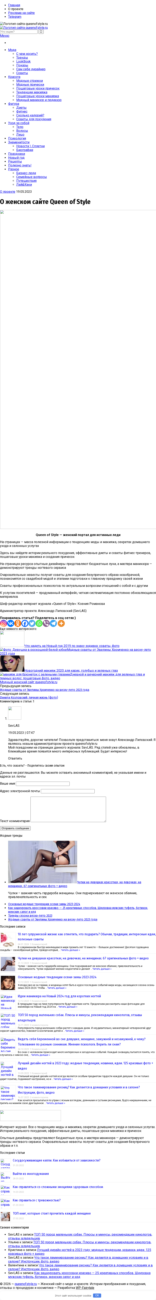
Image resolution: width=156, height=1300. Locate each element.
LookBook (23, 61)
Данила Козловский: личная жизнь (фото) (29, 697)
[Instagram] (3, 623)
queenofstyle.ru (26, 1284)
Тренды (22, 58)
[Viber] (46, 623)
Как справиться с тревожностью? (37, 1200)
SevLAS (14, 726)
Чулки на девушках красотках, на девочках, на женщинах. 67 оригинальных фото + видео (83, 958)
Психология (17, 138)
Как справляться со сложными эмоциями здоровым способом (58, 1187)
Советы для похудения (33, 119)
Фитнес (21, 111)
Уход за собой (18, 123)
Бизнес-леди (26, 173)
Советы (22, 73)
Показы (22, 65)
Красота (14, 77)
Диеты (21, 108)
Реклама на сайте (21, 13)
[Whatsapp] (39, 623)
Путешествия (26, 181)
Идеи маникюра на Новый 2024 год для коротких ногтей (59, 996)
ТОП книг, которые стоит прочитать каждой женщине (52, 1213)
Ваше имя (7, 783)
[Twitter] (32, 623)
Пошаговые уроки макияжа (37, 96)
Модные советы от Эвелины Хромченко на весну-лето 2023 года (44, 690)
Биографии (24, 150)
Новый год (16, 158)
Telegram (14, 17)
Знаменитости (18, 142)
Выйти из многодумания (31, 1174)
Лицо (20, 134)
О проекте (7, 192)
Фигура (13, 104)
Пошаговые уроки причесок (38, 88)
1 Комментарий (38, 944)
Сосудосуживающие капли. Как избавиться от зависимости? (56, 1160)
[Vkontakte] (10, 623)
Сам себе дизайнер (31, 69)
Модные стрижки (29, 81)
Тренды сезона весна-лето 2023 (30, 915)
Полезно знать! (19, 165)
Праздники (16, 154)
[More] (61, 623)
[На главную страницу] (78, 28)
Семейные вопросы (31, 177)
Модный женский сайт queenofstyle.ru (28, 682)
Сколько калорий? (30, 115)
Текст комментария (15, 821)
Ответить (15, 758)
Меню (4, 36)
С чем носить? (27, 54)
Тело (19, 127)
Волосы (22, 131)
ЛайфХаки (24, 184)
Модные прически (30, 84)
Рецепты (15, 161)
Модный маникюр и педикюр (39, 100)
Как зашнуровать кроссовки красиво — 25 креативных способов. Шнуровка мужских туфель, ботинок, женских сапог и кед (79, 1275)
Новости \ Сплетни (30, 146)
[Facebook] (24, 623)
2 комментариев (39, 1025)
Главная (14, 5)
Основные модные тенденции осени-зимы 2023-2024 (44, 904)
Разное (13, 169)
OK (97, 1295)
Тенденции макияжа (31, 92)
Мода (12, 50)
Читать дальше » (70, 950)
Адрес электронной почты (20, 791)
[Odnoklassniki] (17, 623)
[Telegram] (53, 623)
